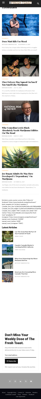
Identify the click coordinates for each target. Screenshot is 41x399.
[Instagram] (15, 381)
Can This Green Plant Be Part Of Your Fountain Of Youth (25, 232)
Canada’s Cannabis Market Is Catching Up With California (24, 246)
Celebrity (5, 38)
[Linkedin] (20, 381)
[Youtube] (31, 381)
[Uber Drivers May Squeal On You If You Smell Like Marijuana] (20, 65)
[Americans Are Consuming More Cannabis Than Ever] (7, 276)
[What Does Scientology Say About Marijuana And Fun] (7, 263)
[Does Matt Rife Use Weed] (20, 25)
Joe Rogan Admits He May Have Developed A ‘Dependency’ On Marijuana (17, 176)
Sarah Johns (19, 236)
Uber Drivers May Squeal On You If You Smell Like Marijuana (19, 83)
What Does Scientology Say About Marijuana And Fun (26, 259)
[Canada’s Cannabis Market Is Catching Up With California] (7, 250)
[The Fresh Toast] (20, 3)
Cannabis (5, 78)
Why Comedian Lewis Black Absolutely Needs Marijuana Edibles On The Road (20, 130)
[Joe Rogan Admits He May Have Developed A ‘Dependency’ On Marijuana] (20, 157)
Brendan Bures (7, 87)
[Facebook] (10, 381)
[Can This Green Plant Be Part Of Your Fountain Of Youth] (7, 236)
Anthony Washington (9, 44)
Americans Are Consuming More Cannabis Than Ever (25, 273)
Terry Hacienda (20, 249)
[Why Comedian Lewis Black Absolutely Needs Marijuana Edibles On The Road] (20, 111)
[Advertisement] (20, 307)
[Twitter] (26, 381)
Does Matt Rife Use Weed (14, 41)
